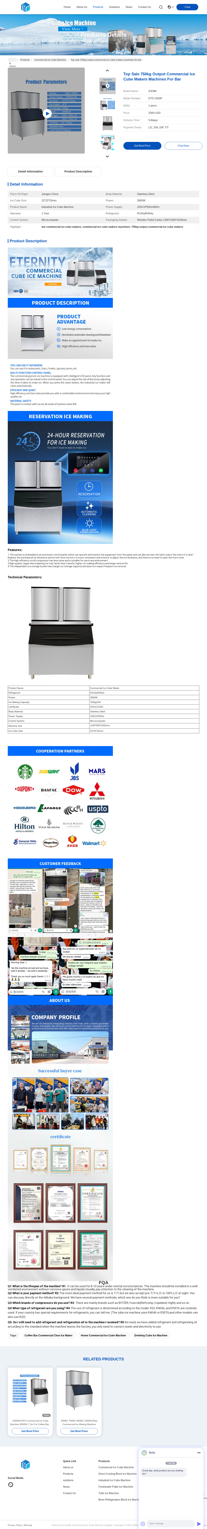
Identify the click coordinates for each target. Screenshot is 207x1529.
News (66, 1486)
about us (81, 7)
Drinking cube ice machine (150, 1335)
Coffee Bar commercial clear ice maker (48, 1335)
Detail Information (30, 171)
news (129, 7)
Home (67, 7)
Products (25, 60)
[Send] (199, 1523)
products (98, 7)
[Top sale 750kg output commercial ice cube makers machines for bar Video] (46, 110)
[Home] (25, 1464)
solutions (114, 7)
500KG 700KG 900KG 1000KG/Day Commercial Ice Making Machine (79, 1422)
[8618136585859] (11, 1485)
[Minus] (199, 1453)
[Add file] (143, 1523)
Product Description (78, 171)
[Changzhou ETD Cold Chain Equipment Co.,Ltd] (25, 7)
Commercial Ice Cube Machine (50, 60)
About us (68, 1467)
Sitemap (28, 1525)
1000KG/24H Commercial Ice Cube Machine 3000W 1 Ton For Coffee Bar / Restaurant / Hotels (30, 1422)
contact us (144, 7)
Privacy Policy (15, 1525)
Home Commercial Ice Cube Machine (103, 1335)
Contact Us (69, 1493)
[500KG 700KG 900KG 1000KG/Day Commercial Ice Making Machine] (79, 1393)
